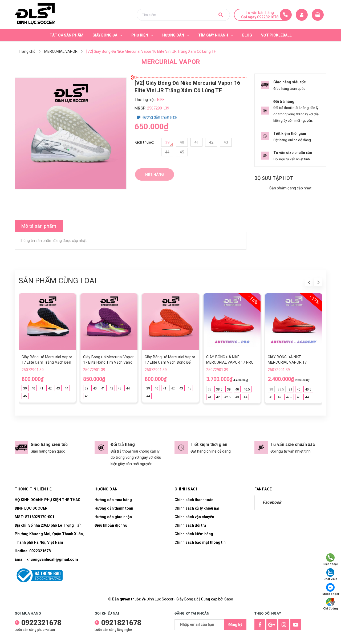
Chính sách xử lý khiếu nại (196, 508)
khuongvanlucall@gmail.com (52, 559)
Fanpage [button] (263, 489)
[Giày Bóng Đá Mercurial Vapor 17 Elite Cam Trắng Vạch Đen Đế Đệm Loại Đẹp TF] (47, 321)
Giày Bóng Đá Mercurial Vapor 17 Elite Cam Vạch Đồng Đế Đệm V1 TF (170, 362)
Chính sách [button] (186, 489)
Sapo (228, 599)
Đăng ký (235, 625)
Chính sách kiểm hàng (193, 534)
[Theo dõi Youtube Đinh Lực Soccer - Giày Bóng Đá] (295, 624)
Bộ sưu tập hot (273, 178)
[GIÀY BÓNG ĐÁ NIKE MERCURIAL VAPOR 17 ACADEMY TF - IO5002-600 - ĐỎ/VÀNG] (293, 321)
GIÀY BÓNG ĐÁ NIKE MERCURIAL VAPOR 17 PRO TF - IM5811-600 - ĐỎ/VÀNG (230, 362)
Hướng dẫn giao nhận (113, 517)
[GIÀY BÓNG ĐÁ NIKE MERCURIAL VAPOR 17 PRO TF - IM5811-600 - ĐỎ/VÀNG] (232, 321)
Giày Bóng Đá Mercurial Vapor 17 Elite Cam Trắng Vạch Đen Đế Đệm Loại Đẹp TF (47, 362)
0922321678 (40, 551)
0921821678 (121, 623)
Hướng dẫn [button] (106, 489)
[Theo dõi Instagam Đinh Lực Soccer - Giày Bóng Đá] (283, 624)
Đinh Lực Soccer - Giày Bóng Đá (172, 599)
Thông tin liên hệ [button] (33, 489)
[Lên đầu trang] (330, 626)
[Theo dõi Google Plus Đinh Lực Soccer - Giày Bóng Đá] (271, 624)
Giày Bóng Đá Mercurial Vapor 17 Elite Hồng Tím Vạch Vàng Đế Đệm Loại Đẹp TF (108, 362)
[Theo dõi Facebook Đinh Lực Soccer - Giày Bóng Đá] (259, 624)
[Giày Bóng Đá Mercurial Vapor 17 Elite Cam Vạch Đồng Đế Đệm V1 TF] (170, 321)
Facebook (272, 502)
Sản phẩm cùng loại (57, 280)
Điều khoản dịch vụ (111, 525)
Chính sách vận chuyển (194, 517)
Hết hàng (154, 174)
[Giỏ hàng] (318, 15)
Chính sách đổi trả (190, 525)
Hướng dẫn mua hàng (113, 500)
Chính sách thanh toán (193, 500)
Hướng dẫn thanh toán (114, 508)
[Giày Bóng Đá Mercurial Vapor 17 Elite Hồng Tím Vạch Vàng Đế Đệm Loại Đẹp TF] (108, 321)
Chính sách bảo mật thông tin (200, 542)
